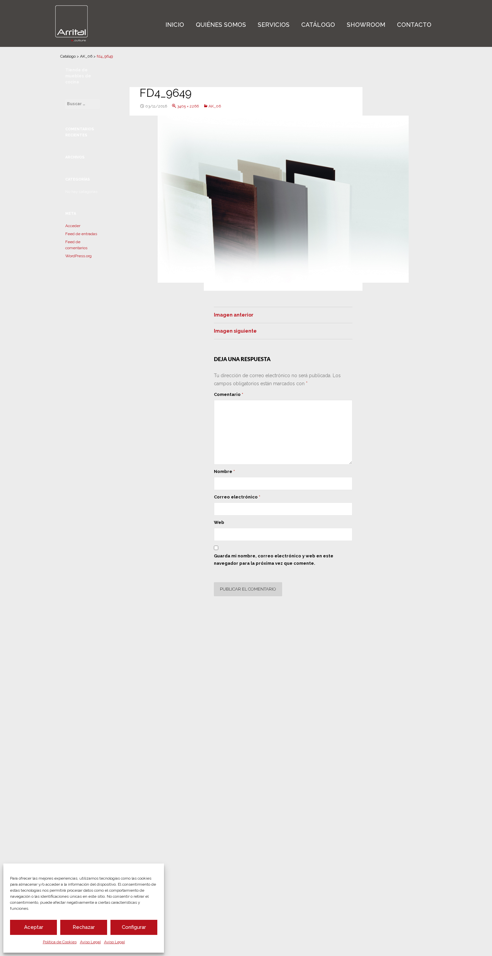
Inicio (174, 24)
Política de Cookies (60, 942)
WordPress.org (78, 256)
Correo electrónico (237, 496)
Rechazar (84, 927)
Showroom (366, 24)
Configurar (134, 927)
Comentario (228, 394)
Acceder (72, 225)
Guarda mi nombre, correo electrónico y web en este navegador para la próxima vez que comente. (273, 559)
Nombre (224, 471)
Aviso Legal (90, 942)
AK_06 (86, 56)
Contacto (414, 24)
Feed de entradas (81, 233)
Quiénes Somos (221, 24)
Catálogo (318, 24)
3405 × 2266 (188, 106)
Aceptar (33, 927)
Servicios (274, 24)
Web (219, 522)
